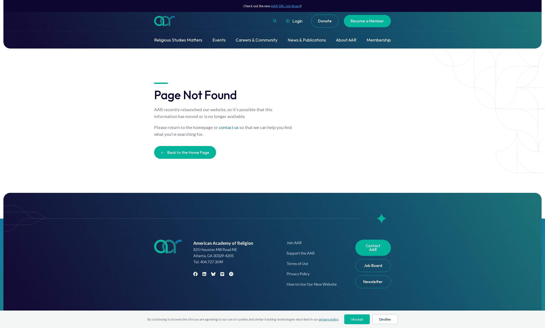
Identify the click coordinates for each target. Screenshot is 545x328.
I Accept (357, 319)
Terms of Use (297, 263)
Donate (325, 21)
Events (219, 40)
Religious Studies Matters (178, 40)
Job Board (373, 265)
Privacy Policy (298, 273)
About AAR (346, 40)
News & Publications (307, 40)
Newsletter (373, 281)
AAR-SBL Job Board (286, 6)
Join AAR (294, 242)
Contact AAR (373, 247)
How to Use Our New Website (312, 284)
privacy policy (328, 319)
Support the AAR (301, 253)
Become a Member (367, 21)
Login (297, 21)
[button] (275, 21)
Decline (385, 319)
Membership (379, 40)
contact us (229, 127)
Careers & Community (256, 40)
